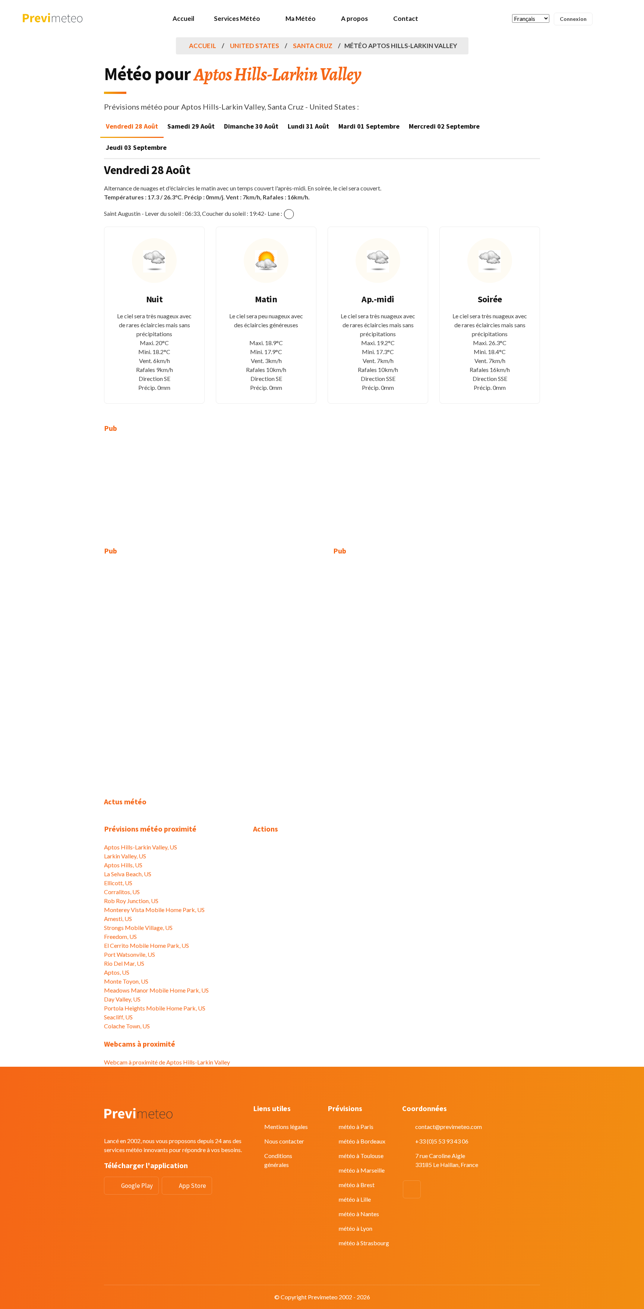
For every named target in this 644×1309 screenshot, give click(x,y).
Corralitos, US (122, 891)
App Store (192, 1186)
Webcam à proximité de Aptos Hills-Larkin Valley (167, 1062)
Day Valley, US (122, 999)
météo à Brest (357, 1184)
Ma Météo (300, 18)
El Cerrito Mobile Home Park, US (146, 945)
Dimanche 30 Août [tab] (251, 126)
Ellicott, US (118, 882)
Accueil (183, 18)
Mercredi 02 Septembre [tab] (444, 126)
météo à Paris (356, 1126)
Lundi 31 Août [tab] (308, 126)
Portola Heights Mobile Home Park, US (154, 1008)
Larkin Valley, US (125, 855)
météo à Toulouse (361, 1155)
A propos (354, 18)
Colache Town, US (127, 1025)
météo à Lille (355, 1199)
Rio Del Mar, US (124, 963)
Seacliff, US (118, 1017)
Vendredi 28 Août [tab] (132, 126)
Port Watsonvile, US (129, 954)
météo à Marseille (362, 1170)
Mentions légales (286, 1126)
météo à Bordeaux (362, 1141)
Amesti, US (118, 918)
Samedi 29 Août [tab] (191, 126)
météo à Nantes (359, 1213)
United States (254, 46)
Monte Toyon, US (126, 981)
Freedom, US (120, 936)
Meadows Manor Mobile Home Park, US (156, 990)
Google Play (137, 1186)
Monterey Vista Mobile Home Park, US (154, 909)
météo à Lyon (355, 1228)
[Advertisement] (173, 494)
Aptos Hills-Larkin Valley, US (140, 847)
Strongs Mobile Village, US (138, 927)
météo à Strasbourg (364, 1242)
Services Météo (237, 18)
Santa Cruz (312, 46)
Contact (405, 18)
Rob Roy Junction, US (131, 900)
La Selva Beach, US (127, 873)
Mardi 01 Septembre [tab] (369, 126)
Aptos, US (116, 972)
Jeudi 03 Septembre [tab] (136, 147)
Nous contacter (284, 1141)
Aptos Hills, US (123, 864)
